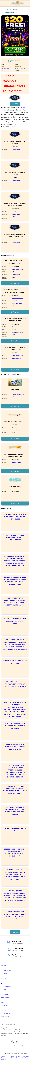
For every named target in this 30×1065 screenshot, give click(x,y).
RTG (5, 1010)
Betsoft (5, 1005)
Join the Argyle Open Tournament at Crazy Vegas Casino (15, 537)
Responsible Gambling (25, 1056)
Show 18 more (5, 1016)
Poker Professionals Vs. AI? (15, 829)
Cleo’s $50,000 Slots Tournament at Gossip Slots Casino (15, 747)
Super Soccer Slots (17, 269)
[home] (17, 5)
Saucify (6, 973)
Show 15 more (5, 997)
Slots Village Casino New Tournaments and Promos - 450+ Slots (15, 517)
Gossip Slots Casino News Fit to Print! (15, 662)
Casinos (3, 965)
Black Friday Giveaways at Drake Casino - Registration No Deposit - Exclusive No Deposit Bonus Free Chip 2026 (15, 560)
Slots (5, 989)
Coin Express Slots (19, 68)
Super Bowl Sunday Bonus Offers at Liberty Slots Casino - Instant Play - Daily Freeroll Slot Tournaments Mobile (15, 644)
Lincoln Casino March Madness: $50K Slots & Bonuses (15, 726)
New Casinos (7, 986)
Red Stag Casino (16, 358)
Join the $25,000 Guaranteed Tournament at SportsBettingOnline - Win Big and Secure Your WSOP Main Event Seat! (15, 895)
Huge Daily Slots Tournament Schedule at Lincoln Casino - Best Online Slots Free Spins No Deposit (15, 874)
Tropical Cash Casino (18, 394)
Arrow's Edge (7, 970)
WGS (5, 968)
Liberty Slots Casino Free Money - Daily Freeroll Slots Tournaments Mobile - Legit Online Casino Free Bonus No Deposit (15, 771)
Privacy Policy (18, 1056)
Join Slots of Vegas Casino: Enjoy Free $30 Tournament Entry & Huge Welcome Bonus (15, 789)
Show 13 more (5, 979)
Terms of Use (12, 1056)
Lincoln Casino (16, 149)
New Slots (6, 992)
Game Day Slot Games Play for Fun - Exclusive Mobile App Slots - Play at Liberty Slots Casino (15, 601)
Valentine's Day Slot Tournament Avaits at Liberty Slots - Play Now (15, 684)
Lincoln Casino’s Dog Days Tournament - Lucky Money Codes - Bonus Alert (15, 915)
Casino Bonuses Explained (3, 1057)
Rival (5, 976)
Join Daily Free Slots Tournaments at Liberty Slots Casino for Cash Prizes (15, 810)
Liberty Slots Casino (17, 332)
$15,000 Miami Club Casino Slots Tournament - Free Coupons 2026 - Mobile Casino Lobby (15, 580)
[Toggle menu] (3, 3)
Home (6, 9)
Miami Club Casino (17, 303)
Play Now (15, 103)
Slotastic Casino (16, 462)
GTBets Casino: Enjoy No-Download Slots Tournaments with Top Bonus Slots (15, 852)
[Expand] (2, 1005)
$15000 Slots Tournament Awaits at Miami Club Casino (15, 621)
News (15, 9)
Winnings (6, 994)
